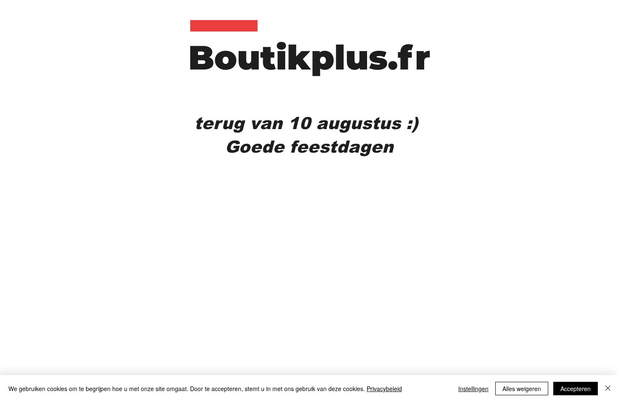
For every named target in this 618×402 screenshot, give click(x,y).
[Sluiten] (608, 388)
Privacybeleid (384, 388)
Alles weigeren (521, 388)
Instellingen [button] (473, 388)
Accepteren (575, 388)
